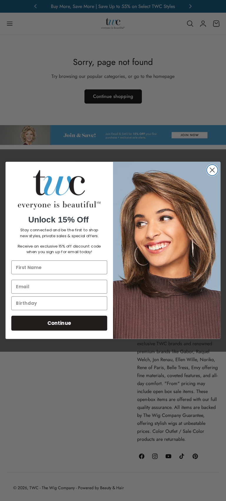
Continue (59, 323)
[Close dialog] (212, 170)
